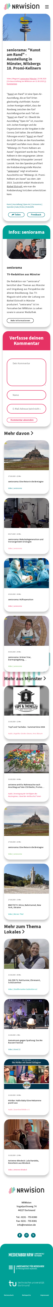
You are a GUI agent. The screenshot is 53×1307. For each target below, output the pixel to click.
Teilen (17, 214)
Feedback (36, 214)
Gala (17, 207)
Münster (33, 78)
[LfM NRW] (26, 1269)
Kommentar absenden (22, 420)
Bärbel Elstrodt (14, 186)
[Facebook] (19, 1235)
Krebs (22, 207)
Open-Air (27, 204)
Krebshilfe (30, 207)
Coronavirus (37, 204)
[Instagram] (26, 1235)
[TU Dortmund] (26, 1283)
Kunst (11, 94)
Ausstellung (17, 204)
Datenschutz (9, 1295)
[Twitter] (33, 1235)
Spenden (10, 207)
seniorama (24, 78)
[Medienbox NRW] (26, 1255)
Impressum (44, 1295)
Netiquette (26, 1295)
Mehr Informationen (20, 320)
